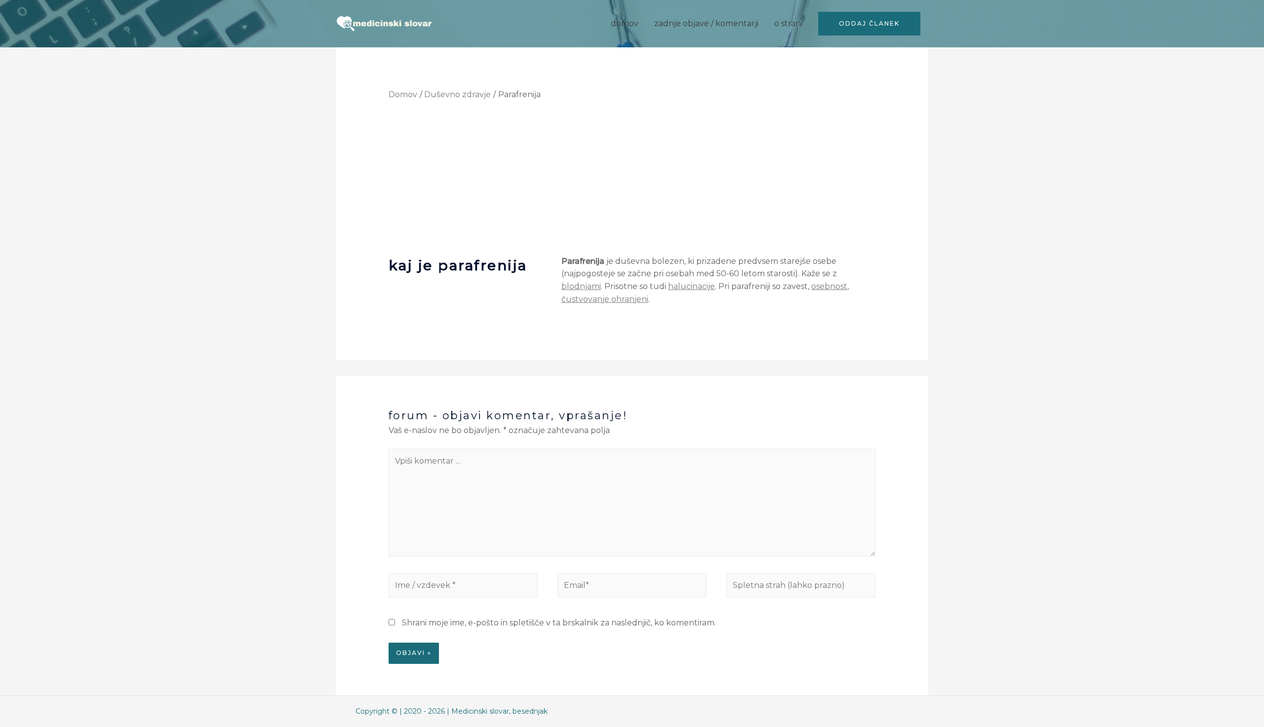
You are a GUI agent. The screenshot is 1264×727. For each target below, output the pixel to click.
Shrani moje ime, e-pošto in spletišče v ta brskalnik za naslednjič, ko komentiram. (559, 622)
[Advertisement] (632, 181)
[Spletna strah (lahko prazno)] (800, 587)
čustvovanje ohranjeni (604, 299)
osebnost (829, 286)
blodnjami (581, 286)
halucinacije (691, 286)
